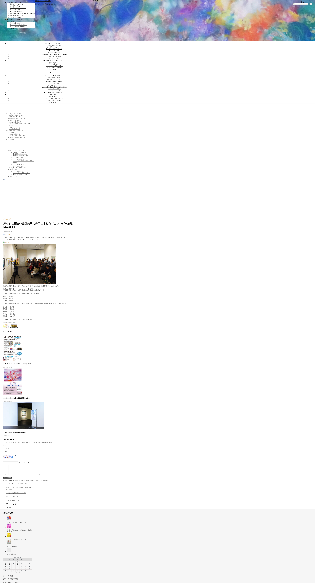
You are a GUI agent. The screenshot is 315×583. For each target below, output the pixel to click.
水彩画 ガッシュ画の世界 (43, 1)
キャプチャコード (24, 462)
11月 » (19, 572)
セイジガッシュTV (15, 17)
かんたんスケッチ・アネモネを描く (16, 483)
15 (17, 566)
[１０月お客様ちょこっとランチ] (14, 327)
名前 (5, 445)
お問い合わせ (10, 29)
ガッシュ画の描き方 (16, 12)
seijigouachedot (12, 322)
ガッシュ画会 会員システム (18, 25)
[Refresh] (15, 455)
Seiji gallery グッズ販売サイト (16, 19)
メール (6, 448)
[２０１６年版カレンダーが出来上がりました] (7, 327)
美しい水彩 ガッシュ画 (14, 2)
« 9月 (15, 572)
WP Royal (14, 582)
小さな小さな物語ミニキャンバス (16, 493)
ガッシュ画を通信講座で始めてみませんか (22, 13)
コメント (6, 474)
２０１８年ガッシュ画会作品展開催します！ (16, 398)
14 (13, 566)
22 (17, 568)
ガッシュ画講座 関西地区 (18, 27)
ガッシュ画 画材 (15, 10)
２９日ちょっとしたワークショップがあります (17, 363)
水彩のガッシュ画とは (16, 4)
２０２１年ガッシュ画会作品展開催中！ (15, 432)
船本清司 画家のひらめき (18, 8)
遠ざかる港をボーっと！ (13, 500)
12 (5, 566)
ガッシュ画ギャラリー (16, 15)
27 (9, 570)
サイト (5, 452)
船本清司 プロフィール (17, 6)
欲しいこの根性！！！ (12, 496)
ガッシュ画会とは (15, 23)
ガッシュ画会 (10, 21)
